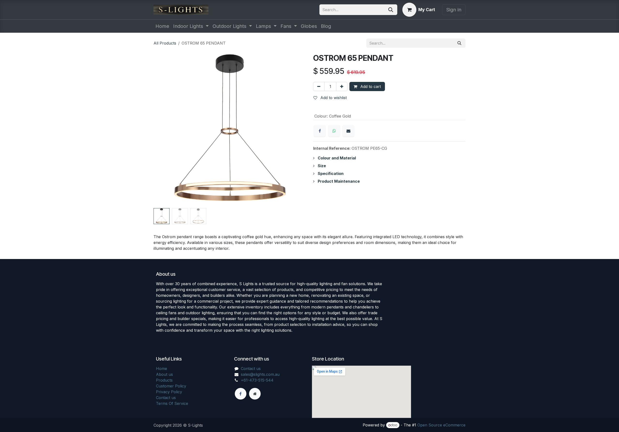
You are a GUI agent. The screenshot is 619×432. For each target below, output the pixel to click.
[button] (161, 130)
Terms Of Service (172, 403)
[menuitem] (162, 26)
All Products (165, 43)
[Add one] (341, 86)
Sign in (453, 10)
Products (164, 380)
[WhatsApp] (334, 131)
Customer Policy (171, 386)
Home (161, 368)
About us (164, 374)
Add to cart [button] (370, 86)
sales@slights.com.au (260, 374)
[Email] (348, 131)
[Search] (390, 9)
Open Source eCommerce (441, 425)
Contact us (166, 397)
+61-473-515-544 (257, 380)
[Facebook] (319, 131)
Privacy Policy (169, 391)
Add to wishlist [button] (333, 97)
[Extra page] (255, 394)
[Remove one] (318, 86)
